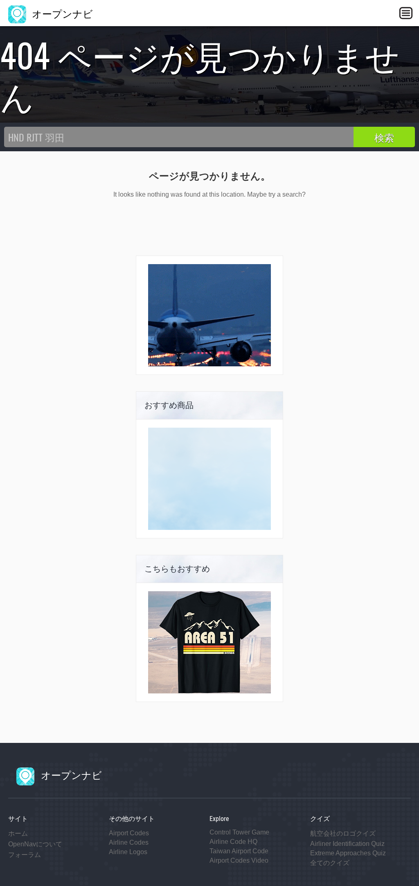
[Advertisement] (209, 479)
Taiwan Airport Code (239, 851)
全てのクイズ (329, 862)
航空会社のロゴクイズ (343, 833)
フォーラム (24, 854)
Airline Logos (128, 851)
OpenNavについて (35, 844)
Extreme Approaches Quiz (348, 853)
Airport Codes (129, 833)
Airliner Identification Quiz (347, 843)
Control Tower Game (239, 832)
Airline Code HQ (233, 841)
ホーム (18, 833)
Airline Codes (129, 842)
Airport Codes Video (239, 860)
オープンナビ (61, 13)
